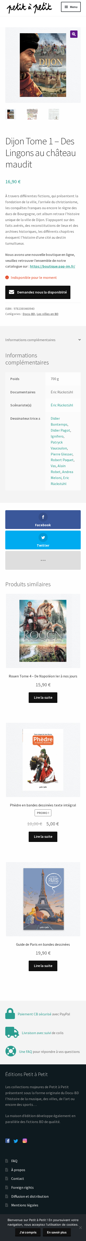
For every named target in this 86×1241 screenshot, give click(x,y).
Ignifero (57, 436)
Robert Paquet (62, 459)
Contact (17, 1178)
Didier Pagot (60, 430)
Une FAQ (25, 1051)
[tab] (43, 340)
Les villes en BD (47, 314)
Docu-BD (29, 314)
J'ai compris (27, 1232)
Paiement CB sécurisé (34, 1014)
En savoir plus (57, 1232)
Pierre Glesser (61, 454)
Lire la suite (43, 697)
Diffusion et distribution (30, 1196)
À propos (18, 1169)
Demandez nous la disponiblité (42, 292)
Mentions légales (24, 1205)
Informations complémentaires (30, 339)
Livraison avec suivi (36, 1032)
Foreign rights (22, 1187)
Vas (53, 465)
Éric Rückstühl (62, 405)
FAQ (14, 1161)
